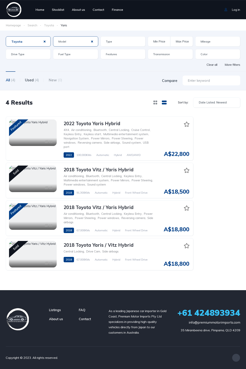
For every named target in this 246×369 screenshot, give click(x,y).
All (10, 80)
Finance (117, 10)
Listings (55, 310)
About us (78, 10)
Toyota (49, 25)
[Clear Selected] (44, 41)
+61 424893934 (208, 312)
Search (32, 25)
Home (40, 10)
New (55, 80)
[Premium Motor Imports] (14, 10)
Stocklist (58, 10)
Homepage (13, 25)
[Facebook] (236, 358)
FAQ (82, 310)
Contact (98, 10)
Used (32, 80)
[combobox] (28, 41)
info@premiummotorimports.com (214, 322)
